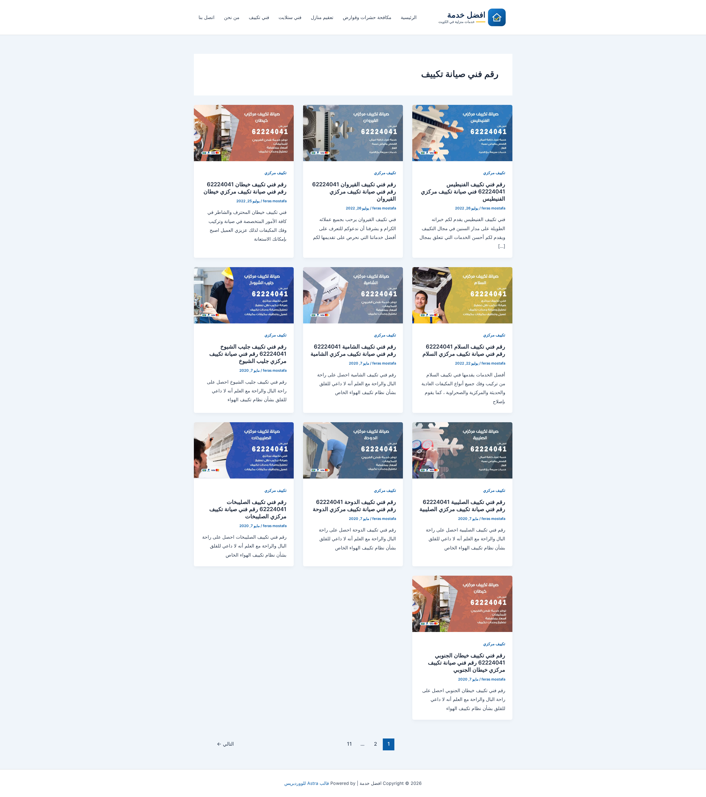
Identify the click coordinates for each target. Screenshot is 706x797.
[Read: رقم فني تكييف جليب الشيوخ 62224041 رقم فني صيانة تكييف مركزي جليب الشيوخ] (244, 295)
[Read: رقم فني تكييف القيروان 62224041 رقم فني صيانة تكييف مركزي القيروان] (353, 132)
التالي (225, 744)
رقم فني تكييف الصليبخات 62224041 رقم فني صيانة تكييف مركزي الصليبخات (248, 509)
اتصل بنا (207, 17)
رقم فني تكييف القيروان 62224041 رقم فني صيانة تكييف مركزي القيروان (354, 191)
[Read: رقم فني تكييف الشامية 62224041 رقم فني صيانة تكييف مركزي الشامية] (353, 295)
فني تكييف (259, 17)
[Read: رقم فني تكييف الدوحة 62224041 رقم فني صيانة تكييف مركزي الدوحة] (353, 450)
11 (349, 744)
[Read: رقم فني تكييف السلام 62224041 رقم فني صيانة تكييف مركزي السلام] (462, 295)
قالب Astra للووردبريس (306, 783)
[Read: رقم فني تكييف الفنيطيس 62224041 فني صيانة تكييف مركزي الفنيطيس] (462, 132)
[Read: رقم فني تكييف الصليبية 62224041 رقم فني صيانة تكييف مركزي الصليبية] (462, 450)
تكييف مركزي (494, 172)
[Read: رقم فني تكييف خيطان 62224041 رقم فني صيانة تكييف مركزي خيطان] (244, 132)
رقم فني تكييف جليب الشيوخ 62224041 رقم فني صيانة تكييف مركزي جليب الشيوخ (248, 353)
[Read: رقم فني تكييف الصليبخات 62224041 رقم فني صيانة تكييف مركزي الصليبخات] (244, 450)
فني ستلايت (290, 17)
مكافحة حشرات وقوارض (367, 17)
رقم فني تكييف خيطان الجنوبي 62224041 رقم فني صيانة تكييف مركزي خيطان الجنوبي (466, 662)
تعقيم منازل (322, 17)
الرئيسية (409, 17)
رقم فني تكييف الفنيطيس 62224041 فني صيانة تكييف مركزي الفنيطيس (463, 191)
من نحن (231, 17)
